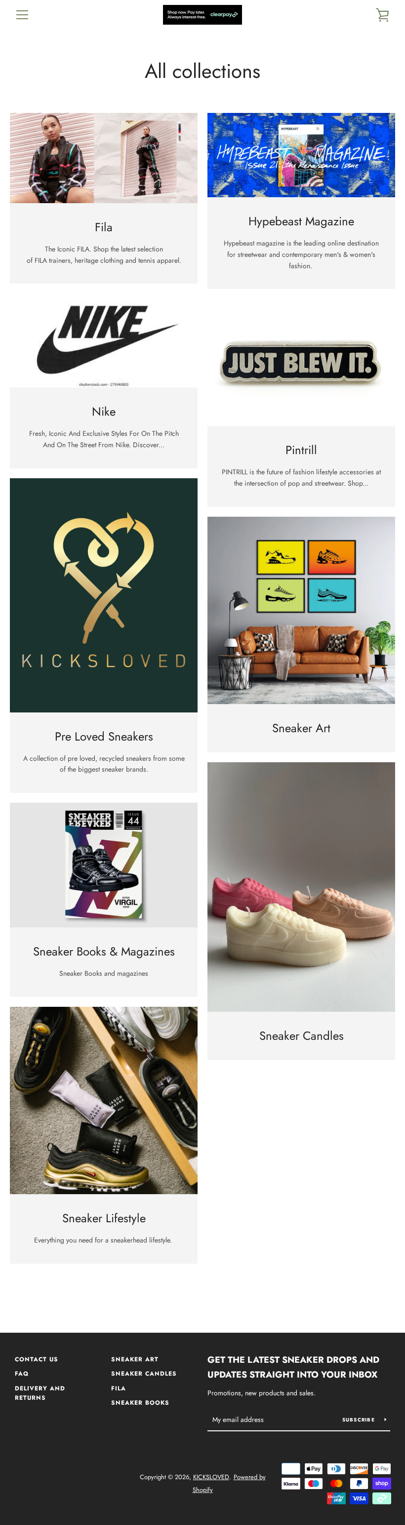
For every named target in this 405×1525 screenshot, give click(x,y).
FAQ (22, 1373)
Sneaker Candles (144, 1373)
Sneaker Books (140, 1402)
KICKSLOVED (211, 1477)
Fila (118, 1388)
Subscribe (359, 1419)
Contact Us (36, 1359)
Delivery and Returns (40, 1393)
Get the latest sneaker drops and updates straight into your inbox (293, 1367)
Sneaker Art (135, 1359)
